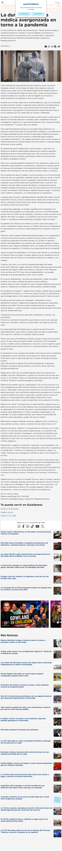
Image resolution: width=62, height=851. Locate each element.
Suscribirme (38, 14)
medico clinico (7, 512)
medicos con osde (8, 516)
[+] (10, 46)
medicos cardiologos (9, 509)
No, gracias (24, 14)
